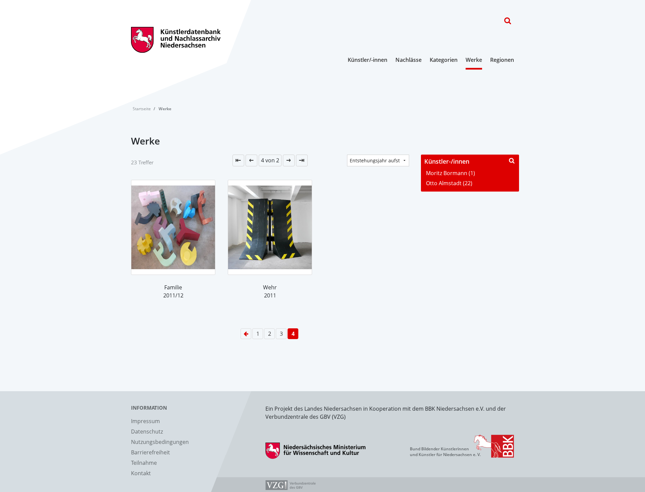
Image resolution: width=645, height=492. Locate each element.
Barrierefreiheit (150, 452)
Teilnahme (144, 462)
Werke (474, 60)
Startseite (142, 109)
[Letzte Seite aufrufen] (238, 160)
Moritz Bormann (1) (450, 173)
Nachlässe (408, 60)
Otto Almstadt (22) (449, 183)
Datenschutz (147, 431)
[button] (270, 160)
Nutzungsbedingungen (160, 442)
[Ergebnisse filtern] (511, 160)
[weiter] (288, 160)
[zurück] (251, 160)
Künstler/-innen (367, 60)
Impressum (145, 421)
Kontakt (141, 473)
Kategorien (444, 60)
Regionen (502, 60)
